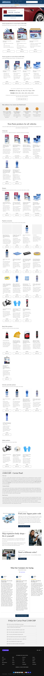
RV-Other (34, 662)
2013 (26, 93)
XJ (21, 90)
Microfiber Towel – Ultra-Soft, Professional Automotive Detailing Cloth (27, 285)
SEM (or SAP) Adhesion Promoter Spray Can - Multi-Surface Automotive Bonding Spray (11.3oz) (17, 285)
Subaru (3, 664)
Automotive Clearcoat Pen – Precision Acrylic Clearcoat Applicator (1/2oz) (7, 146)
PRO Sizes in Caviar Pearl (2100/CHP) (37, 71)
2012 (23, 93)
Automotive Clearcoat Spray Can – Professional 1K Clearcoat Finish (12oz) (27, 146)
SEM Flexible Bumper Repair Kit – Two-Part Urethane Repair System (36, 341)
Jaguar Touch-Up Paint (7, 6)
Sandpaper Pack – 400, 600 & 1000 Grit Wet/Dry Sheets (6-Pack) (17, 236)
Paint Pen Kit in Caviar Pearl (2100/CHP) (7, 41)
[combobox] (32, 2)
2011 (19, 93)
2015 (32, 93)
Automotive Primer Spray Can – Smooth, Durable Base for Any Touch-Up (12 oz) (17, 203)
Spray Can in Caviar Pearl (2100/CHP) (27, 71)
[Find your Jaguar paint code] (8, 519)
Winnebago (34, 664)
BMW (13, 657)
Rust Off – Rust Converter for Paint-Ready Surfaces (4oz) (37, 285)
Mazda (34, 660)
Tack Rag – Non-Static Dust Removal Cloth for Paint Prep (17, 260)
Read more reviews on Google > (22, 615)
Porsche (23, 662)
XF (26, 90)
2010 (16, 93)
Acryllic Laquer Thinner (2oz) (6, 259)
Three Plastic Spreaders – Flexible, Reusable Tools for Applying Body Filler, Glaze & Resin (16, 341)
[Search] (37, 2)
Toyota (13, 664)
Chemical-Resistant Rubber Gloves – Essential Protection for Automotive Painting (17, 310)
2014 (29, 93)
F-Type (29, 90)
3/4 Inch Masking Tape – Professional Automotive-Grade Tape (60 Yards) (36, 260)
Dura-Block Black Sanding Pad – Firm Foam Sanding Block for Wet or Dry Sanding (27, 260)
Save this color (13, 15)
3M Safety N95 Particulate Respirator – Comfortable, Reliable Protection (17, 455)
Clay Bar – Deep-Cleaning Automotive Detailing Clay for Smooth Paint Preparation (7, 285)
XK (24, 90)
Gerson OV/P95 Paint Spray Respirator (7, 309)
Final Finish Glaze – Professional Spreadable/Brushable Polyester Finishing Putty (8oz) (6, 367)
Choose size (37, 83)
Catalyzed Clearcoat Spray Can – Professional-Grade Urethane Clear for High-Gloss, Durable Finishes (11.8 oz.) (7, 171)
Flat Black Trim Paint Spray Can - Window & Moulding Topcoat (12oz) (7, 423)
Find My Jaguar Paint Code (24, 526)
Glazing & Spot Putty (6, 340)
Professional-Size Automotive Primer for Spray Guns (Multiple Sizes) (36, 203)
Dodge (34, 657)
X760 (33, 90)
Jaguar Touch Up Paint (12, 10)
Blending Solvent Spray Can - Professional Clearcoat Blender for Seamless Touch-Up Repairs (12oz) (17, 171)
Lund (23, 660)
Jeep (3, 660)
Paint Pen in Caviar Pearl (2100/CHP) (6, 71)
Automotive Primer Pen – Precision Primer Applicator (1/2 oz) (7, 203)
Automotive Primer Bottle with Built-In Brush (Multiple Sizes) (26, 203)
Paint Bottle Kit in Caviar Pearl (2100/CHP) (20, 41)
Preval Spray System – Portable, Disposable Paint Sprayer (27, 310)
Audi (3, 657)
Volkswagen (24, 664)
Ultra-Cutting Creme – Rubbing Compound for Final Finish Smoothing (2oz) (6, 236)
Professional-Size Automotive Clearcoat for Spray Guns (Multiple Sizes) (36, 146)
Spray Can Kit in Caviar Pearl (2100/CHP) (34, 41)
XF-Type (18, 90)
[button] (20, 1)
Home (3, 6)
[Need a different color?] (8, 554)
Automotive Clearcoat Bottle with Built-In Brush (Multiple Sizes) (17, 146)
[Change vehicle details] (22, 10)
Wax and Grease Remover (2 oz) (27, 235)
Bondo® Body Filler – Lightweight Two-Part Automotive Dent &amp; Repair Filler (26, 341)
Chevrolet (23, 657)
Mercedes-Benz (4, 662)
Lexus (13, 660)
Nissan (13, 662)
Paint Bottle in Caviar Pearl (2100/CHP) (17, 71)
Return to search (22, 558)
